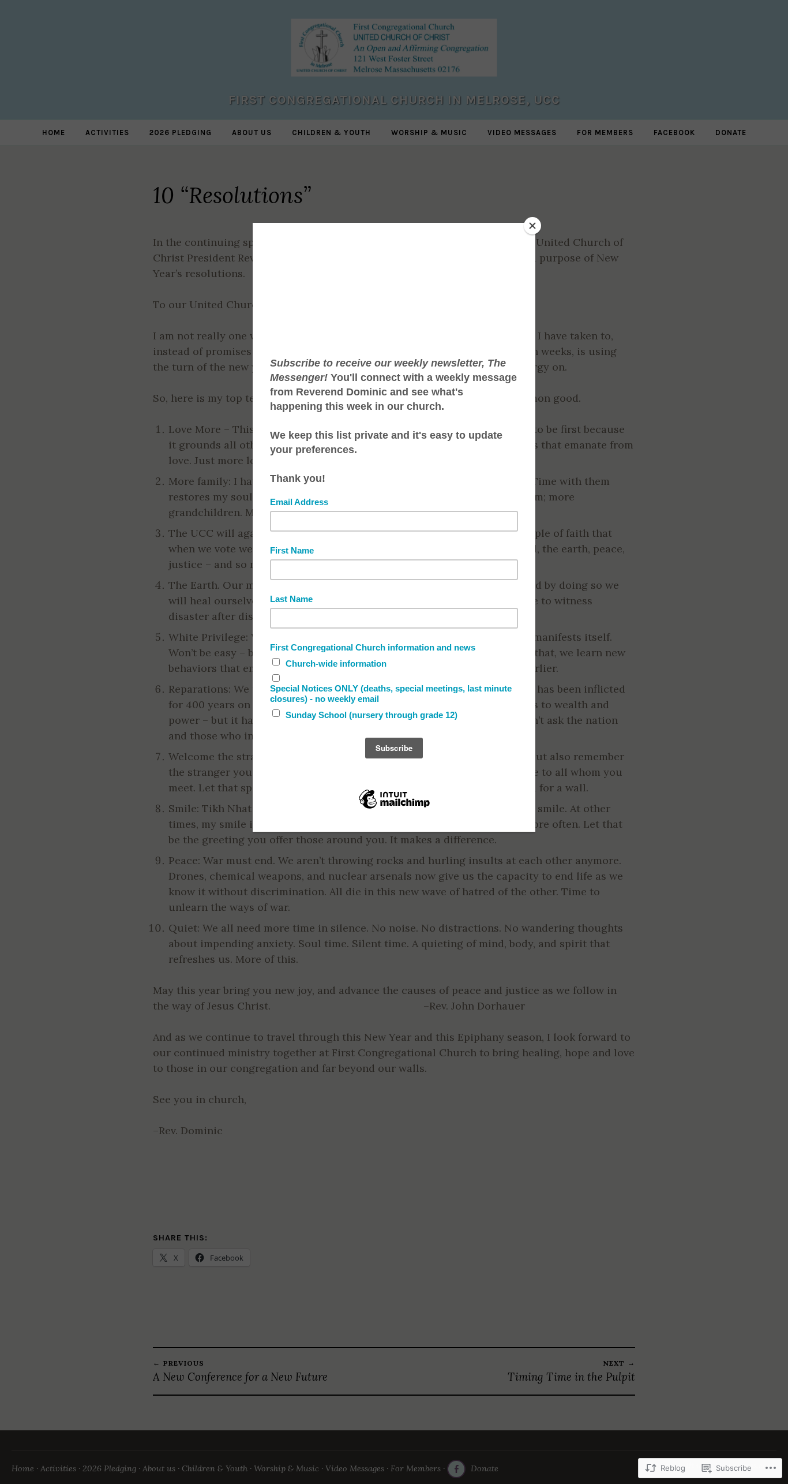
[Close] (532, 225)
